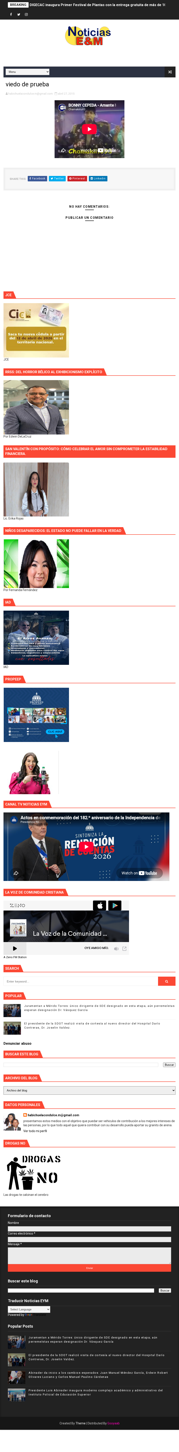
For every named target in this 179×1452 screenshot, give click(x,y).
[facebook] (11, 15)
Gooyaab (113, 1423)
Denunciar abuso (17, 1043)
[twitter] (18, 15)
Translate (39, 1315)
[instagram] (26, 15)
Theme (81, 1423)
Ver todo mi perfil (35, 1131)
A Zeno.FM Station (15, 957)
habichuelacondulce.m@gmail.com (53, 1115)
